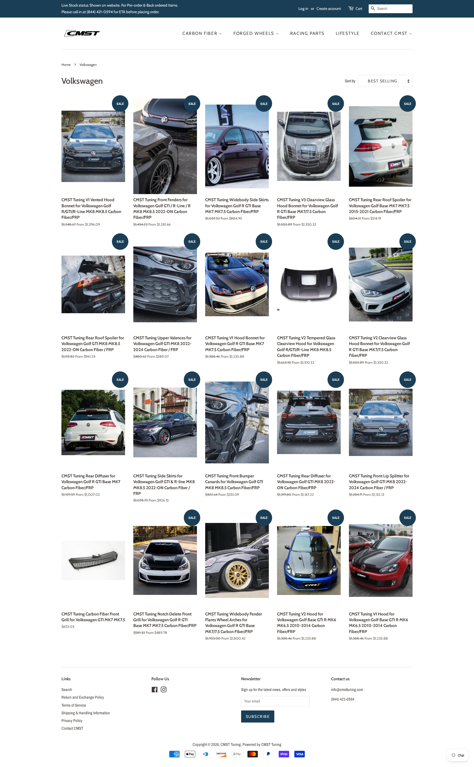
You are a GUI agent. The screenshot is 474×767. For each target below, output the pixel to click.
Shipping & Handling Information (85, 713)
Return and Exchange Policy (82, 697)
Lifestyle (348, 33)
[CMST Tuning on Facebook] (154, 690)
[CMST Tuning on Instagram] (163, 690)
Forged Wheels (254, 33)
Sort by (350, 81)
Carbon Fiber (200, 33)
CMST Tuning (231, 744)
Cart (359, 8)
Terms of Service (73, 705)
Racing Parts (307, 33)
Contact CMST (390, 33)
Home (66, 65)
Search (66, 689)
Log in (303, 8)
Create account (329, 8)
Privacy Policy (71, 720)
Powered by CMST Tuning (261, 744)
